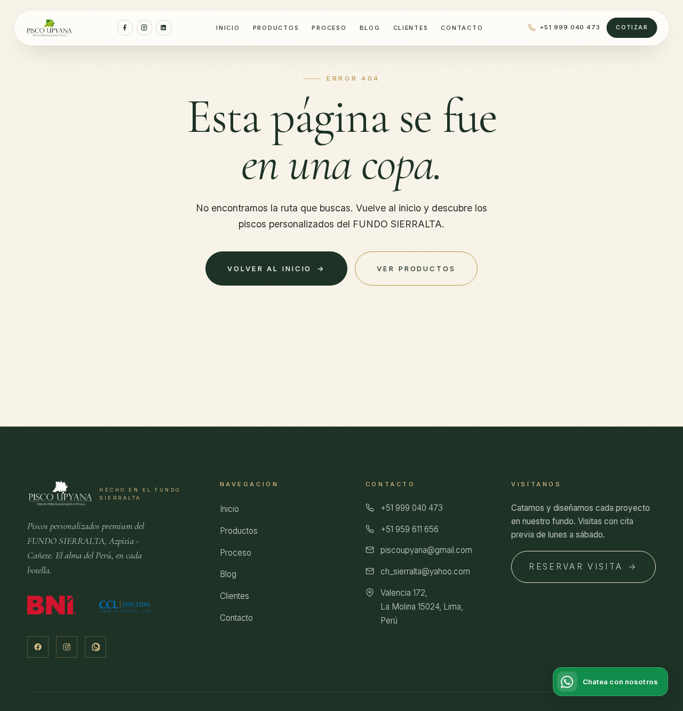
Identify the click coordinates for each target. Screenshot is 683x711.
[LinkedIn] (163, 28)
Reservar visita (583, 567)
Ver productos (416, 268)
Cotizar (632, 27)
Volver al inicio (276, 268)
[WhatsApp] (95, 647)
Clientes (410, 27)
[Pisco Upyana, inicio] (49, 28)
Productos (276, 27)
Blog (370, 27)
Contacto (462, 27)
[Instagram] (144, 28)
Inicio (228, 27)
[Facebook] (125, 28)
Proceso (329, 27)
